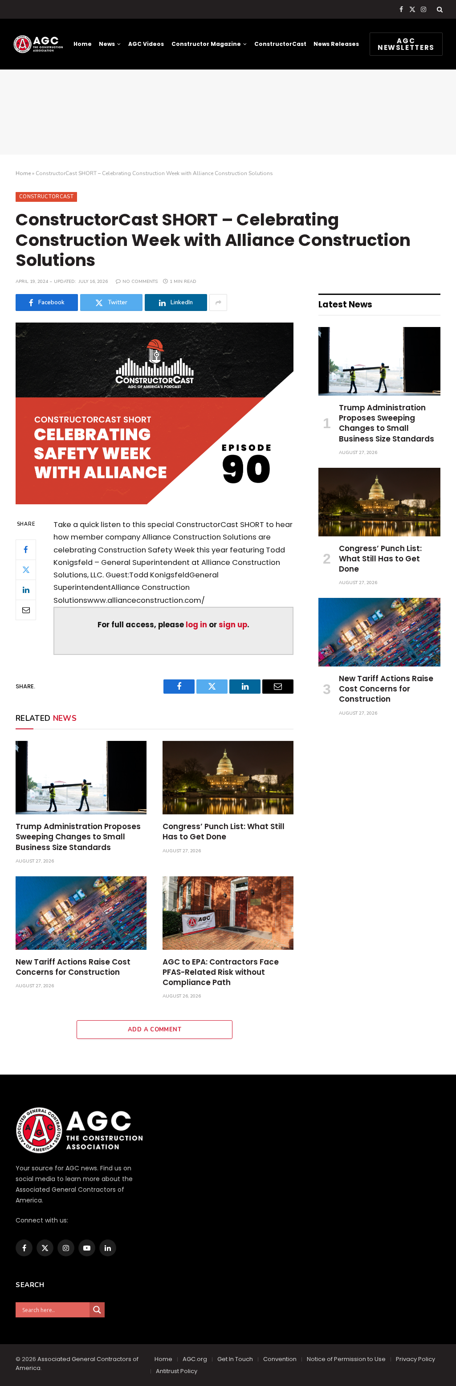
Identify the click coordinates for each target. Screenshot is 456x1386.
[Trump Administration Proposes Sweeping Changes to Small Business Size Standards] (81, 777)
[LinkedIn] (26, 590)
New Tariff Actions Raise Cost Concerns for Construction (73, 967)
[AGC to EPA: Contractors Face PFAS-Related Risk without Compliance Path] (228, 913)
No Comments (140, 281)
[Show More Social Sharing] (218, 302)
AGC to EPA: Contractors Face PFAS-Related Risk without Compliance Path (221, 972)
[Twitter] (26, 570)
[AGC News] (38, 44)
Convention (280, 1359)
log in (196, 625)
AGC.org (195, 1359)
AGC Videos (146, 44)
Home (82, 44)
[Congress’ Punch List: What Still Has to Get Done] (228, 777)
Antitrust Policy (176, 1371)
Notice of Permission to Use (346, 1359)
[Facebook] (26, 550)
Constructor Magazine (206, 44)
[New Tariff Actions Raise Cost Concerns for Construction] (81, 913)
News (107, 44)
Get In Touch (235, 1359)
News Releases (336, 44)
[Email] (26, 610)
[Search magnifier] (97, 1309)
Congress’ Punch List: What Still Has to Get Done (224, 832)
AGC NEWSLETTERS (406, 44)
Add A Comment (154, 1030)
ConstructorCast (280, 44)
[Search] (439, 9)
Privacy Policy (415, 1359)
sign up (233, 625)
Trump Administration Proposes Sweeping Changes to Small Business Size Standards (78, 837)
